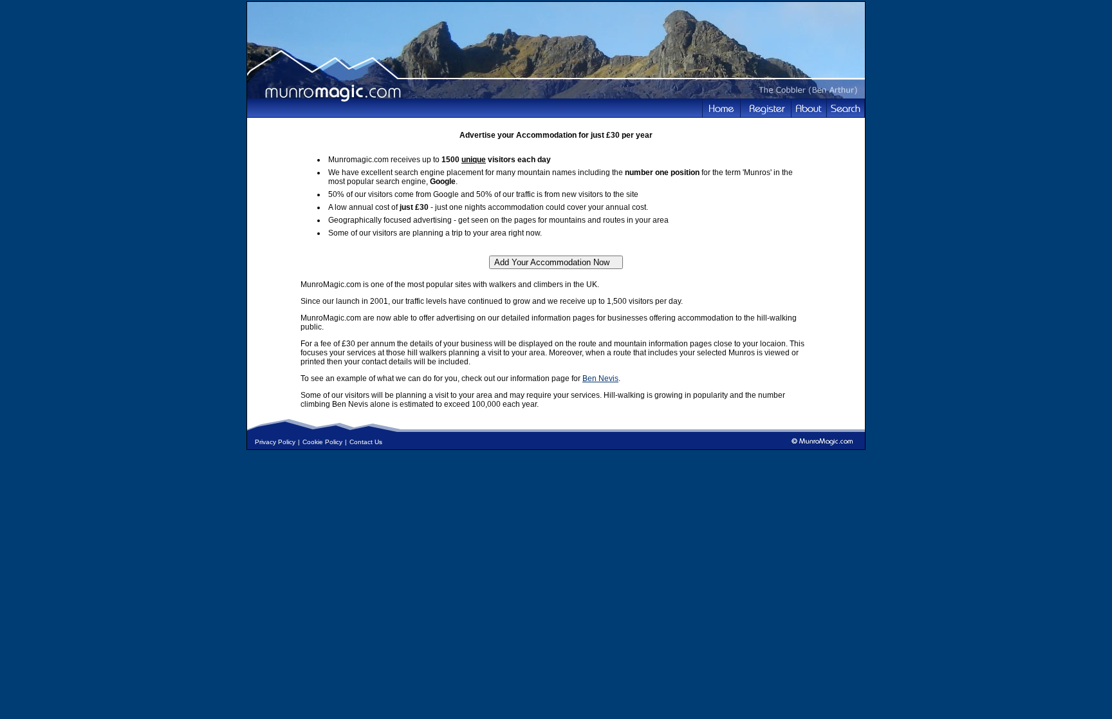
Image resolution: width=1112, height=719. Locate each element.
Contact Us (365, 441)
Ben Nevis (600, 378)
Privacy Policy (275, 441)
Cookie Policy (322, 441)
